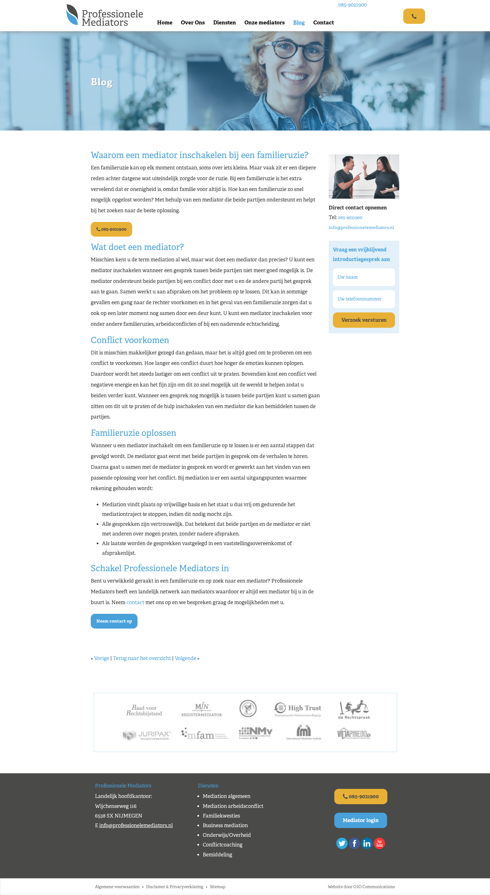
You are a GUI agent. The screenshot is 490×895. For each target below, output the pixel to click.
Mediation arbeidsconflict (233, 806)
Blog (299, 22)
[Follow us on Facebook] (354, 843)
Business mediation (225, 825)
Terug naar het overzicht (142, 658)
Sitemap (217, 886)
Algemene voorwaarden (117, 886)
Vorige (101, 658)
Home (164, 22)
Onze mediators (264, 22)
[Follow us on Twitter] (342, 843)
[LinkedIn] (367, 843)
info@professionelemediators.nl (361, 227)
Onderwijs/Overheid (227, 835)
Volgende (185, 658)
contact (135, 602)
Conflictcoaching (222, 844)
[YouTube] (379, 843)
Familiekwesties (221, 815)
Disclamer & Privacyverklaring (174, 886)
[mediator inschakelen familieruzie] (364, 176)
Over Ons (193, 22)
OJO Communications (374, 886)
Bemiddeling (217, 854)
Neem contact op (114, 621)
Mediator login (361, 820)
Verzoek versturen (363, 320)
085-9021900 (352, 4)
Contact (323, 22)
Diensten (224, 22)
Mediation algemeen (226, 796)
